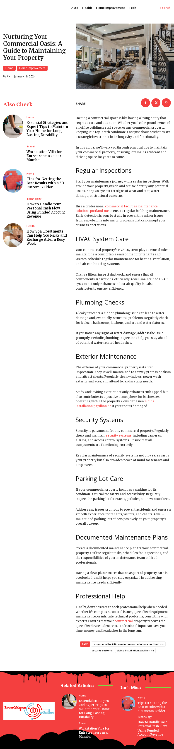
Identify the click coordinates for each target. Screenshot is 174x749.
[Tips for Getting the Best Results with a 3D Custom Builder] (13, 181)
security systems (118, 435)
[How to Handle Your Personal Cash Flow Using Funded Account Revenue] (13, 208)
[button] (165, 7)
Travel (31, 146)
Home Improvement (32, 68)
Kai (9, 76)
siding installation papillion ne (135, 650)
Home (9, 68)
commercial (124, 621)
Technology (34, 198)
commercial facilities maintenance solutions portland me (128, 644)
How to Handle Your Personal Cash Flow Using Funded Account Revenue (46, 210)
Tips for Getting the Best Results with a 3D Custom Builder (45, 183)
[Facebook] (145, 102)
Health (31, 226)
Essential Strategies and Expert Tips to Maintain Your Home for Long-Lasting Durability (47, 128)
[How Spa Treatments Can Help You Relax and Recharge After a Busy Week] (13, 235)
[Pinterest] (166, 102)
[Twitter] (155, 102)
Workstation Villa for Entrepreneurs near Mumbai (44, 156)
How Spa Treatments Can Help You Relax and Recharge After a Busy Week (47, 237)
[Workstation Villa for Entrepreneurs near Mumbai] (13, 154)
